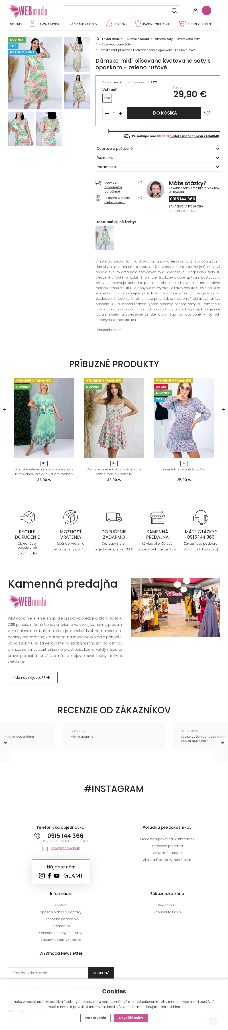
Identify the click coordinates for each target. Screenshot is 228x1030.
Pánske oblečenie (156, 24)
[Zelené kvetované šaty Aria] (184, 418)
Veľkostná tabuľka (167, 853)
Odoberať (101, 973)
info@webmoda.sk (65, 848)
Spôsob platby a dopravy (60, 912)
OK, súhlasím (131, 1018)
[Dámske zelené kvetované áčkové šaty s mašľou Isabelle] (114, 418)
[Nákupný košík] (206, 10)
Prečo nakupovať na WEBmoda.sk (167, 839)
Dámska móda (48, 24)
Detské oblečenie (200, 24)
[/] (27, 517)
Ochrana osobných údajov (61, 933)
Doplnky (120, 24)
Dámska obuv (86, 24)
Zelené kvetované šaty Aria (184, 469)
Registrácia (167, 905)
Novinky (16, 24)
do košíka (165, 113)
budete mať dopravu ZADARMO (194, 136)
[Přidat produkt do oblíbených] (68, 453)
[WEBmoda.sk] (42, 876)
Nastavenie (95, 1018)
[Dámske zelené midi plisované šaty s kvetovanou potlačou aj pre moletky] (44, 418)
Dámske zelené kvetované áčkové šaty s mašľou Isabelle (114, 471)
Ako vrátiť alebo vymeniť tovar (167, 860)
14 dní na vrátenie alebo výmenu (117, 200)
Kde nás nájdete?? (29, 677)
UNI (107, 98)
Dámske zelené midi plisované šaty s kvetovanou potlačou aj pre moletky (44, 471)
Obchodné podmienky (61, 919)
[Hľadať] (174, 10)
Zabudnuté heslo (167, 912)
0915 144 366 (182, 199)
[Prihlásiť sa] (195, 11)
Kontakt (61, 905)
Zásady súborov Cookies (61, 940)
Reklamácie (61, 926)
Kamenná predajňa (167, 846)
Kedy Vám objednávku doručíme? (113, 187)
